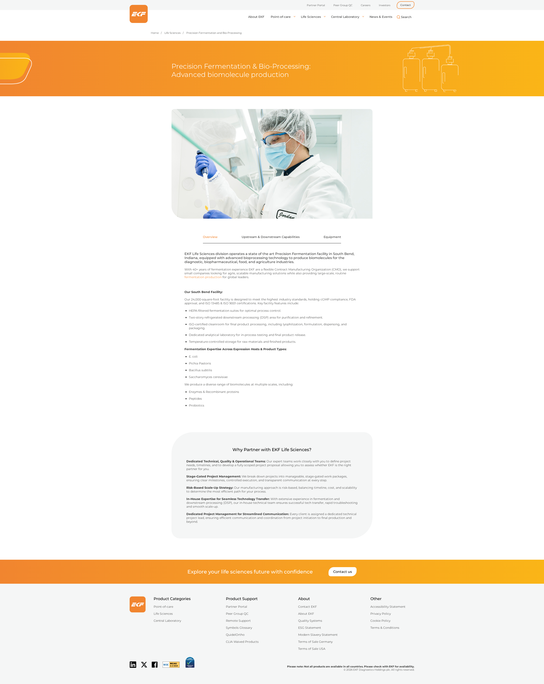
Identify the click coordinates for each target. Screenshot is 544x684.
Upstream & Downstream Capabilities (271, 237)
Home (155, 32)
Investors (384, 5)
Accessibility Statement (387, 607)
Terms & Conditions (384, 628)
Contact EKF (307, 607)
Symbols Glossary (239, 628)
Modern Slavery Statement (318, 635)
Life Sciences (311, 17)
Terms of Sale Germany (315, 642)
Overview (210, 237)
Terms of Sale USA (311, 649)
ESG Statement (309, 628)
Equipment (332, 237)
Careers (365, 5)
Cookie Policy (380, 621)
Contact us (342, 572)
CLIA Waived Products (242, 642)
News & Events (381, 17)
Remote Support (238, 621)
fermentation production (203, 277)
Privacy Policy (380, 614)
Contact (405, 5)
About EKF (256, 17)
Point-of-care (281, 17)
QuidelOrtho (235, 635)
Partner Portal (316, 5)
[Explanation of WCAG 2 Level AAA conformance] (168, 668)
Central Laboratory (345, 17)
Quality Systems (310, 621)
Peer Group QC (342, 5)
